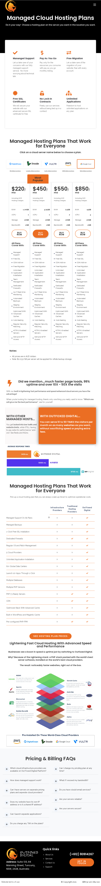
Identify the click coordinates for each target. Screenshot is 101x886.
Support (48, 867)
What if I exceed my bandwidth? (73, 780)
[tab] (15, 164)
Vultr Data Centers (50, 171)
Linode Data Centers (33, 171)
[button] (26, 769)
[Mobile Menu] (94, 5)
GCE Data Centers (86, 171)
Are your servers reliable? (70, 799)
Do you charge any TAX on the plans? (26, 823)
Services (48, 859)
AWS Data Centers (68, 171)
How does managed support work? (25, 780)
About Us (49, 855)
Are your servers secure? (70, 808)
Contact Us (50, 863)
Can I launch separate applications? (26, 814)
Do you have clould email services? (75, 790)
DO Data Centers (15, 171)
